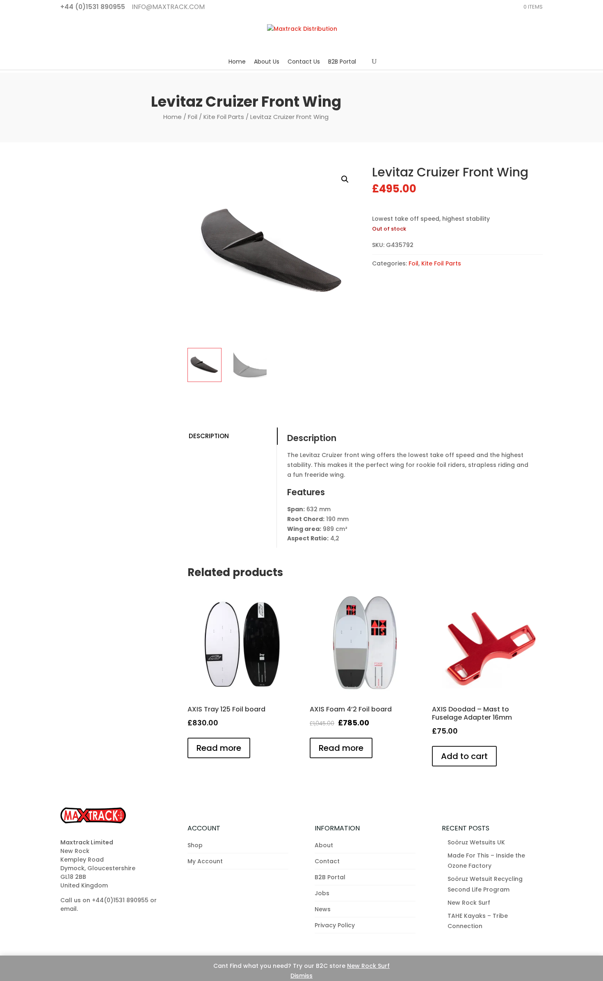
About (324, 845)
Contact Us (304, 61)
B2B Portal (342, 61)
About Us (266, 61)
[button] (345, 179)
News (323, 909)
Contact (327, 861)
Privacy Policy (335, 925)
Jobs (322, 893)
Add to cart (464, 756)
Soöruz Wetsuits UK (476, 842)
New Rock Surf (368, 966)
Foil (192, 116)
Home (237, 61)
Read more (218, 748)
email (68, 909)
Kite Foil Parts (223, 116)
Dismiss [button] (301, 976)
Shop (195, 845)
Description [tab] (209, 436)
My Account (205, 861)
